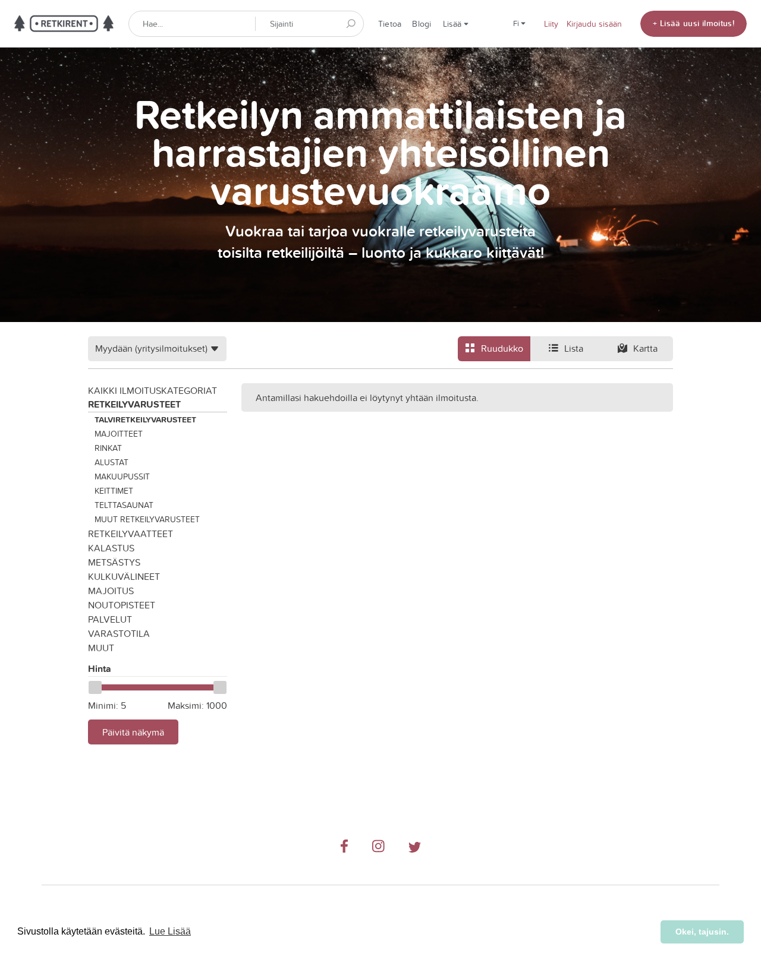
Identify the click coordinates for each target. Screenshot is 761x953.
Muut (101, 647)
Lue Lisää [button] (170, 931)
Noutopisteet (121, 604)
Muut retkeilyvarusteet (147, 519)
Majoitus (111, 590)
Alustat (111, 462)
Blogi (421, 24)
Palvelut (110, 619)
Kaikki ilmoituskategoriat (152, 390)
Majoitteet (119, 434)
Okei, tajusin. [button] (702, 931)
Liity (551, 24)
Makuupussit (122, 476)
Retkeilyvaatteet (130, 533)
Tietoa (389, 24)
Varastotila (119, 633)
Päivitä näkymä (133, 732)
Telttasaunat (124, 505)
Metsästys (114, 562)
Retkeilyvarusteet (134, 404)
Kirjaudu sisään (594, 24)
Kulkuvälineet (124, 576)
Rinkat (108, 448)
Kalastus (111, 547)
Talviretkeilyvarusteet (145, 419)
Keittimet (114, 491)
